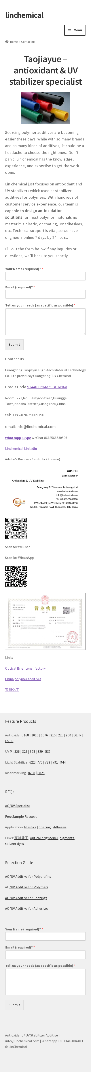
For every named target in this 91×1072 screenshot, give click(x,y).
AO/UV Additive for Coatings (26, 898)
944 (63, 762)
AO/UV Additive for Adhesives (26, 908)
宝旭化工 (12, 689)
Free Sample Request (21, 816)
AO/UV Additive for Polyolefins (28, 876)
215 (53, 735)
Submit (14, 344)
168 (26, 735)
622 (32, 762)
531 (48, 751)
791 (56, 762)
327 (25, 751)
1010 (34, 735)
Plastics (30, 827)
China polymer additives (23, 679)
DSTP (9, 741)
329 (40, 751)
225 (60, 735)
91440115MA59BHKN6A (47, 386)
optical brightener (44, 838)
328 (32, 751)
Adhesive (59, 827)
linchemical (24, 15)
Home (14, 42)
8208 (31, 773)
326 (17, 751)
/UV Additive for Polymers (28, 887)
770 (39, 762)
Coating (45, 827)
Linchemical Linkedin (21, 448)
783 (47, 762)
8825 (41, 773)
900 (68, 735)
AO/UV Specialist (17, 805)
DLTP (78, 735)
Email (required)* (20, 287)
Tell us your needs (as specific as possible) (40, 305)
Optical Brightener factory (25, 668)
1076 (44, 735)
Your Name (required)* (24, 269)
